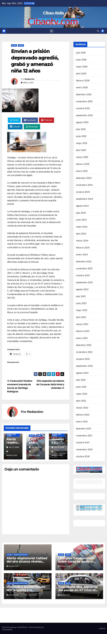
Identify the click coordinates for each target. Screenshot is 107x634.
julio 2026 (81, 52)
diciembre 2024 (84, 178)
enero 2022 (82, 421)
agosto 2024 (82, 206)
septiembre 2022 (84, 366)
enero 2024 (82, 254)
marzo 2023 (82, 324)
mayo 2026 (81, 66)
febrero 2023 (82, 331)
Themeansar (7, 629)
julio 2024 (81, 212)
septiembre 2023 (84, 282)
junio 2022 (81, 386)
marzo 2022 (82, 407)
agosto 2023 (82, 289)
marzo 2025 (82, 157)
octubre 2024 (83, 192)
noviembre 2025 (84, 101)
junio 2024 (81, 219)
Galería (102, 628)
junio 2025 (81, 136)
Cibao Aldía (53, 13)
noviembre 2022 (84, 352)
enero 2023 (82, 338)
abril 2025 (81, 150)
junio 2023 (81, 303)
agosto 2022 (82, 373)
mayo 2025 (81, 143)
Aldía (14, 45)
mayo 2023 (81, 310)
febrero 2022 (82, 414)
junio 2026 (81, 59)
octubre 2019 (83, 456)
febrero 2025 (82, 164)
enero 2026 (82, 87)
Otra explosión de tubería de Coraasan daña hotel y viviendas (50, 384)
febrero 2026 (83, 80)
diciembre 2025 (83, 94)
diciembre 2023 (83, 261)
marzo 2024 (82, 240)
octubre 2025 (83, 108)
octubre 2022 (83, 359)
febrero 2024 (83, 247)
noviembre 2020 (84, 449)
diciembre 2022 (83, 345)
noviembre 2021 (84, 435)
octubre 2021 (82, 442)
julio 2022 (81, 380)
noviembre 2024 (84, 185)
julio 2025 (81, 129)
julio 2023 (81, 296)
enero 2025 (82, 171)
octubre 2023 (83, 275)
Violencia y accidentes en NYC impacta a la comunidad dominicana (26, 590)
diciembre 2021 (83, 428)
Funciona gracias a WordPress (15, 627)
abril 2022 (81, 400)
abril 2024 (81, 233)
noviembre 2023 (84, 268)
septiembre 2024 (84, 199)
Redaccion (29, 79)
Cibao (21, 45)
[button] (98, 31)
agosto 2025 (82, 122)
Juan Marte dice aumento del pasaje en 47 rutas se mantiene (77, 590)
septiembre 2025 (84, 115)
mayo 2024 (82, 226)
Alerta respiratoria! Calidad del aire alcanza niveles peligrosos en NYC (27, 561)
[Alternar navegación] (51, 31)
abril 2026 (81, 73)
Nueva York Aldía (11, 435)
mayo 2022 (81, 393)
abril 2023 (81, 317)
